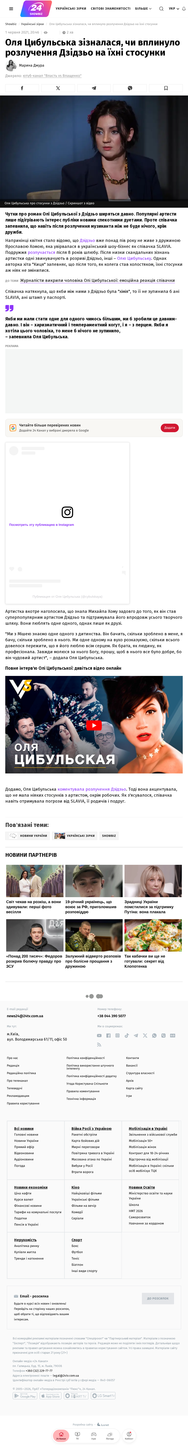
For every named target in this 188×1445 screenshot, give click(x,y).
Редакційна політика (21, 1073)
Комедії (77, 1212)
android (25, 1396)
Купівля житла (25, 1252)
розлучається (42, 252)
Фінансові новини (28, 1206)
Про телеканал (17, 1080)
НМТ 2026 (136, 1211)
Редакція (13, 1065)
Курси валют (23, 1199)
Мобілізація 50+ (140, 1141)
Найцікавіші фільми (87, 1193)
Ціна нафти (22, 1193)
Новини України (26, 1141)
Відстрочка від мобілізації (148, 1159)
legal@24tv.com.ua (66, 1375)
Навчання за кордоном (146, 1223)
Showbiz (11, 24)
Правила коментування (83, 1091)
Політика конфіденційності (85, 1058)
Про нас (12, 1058)
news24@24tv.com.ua (25, 1016)
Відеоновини (24, 1153)
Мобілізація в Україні (148, 1128)
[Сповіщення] (184, 9)
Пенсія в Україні (26, 1225)
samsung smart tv (103, 1396)
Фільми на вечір (84, 1206)
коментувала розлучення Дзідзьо (92, 789)
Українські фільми (85, 1199)
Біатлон (77, 1265)
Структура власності (140, 1073)
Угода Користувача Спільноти (87, 1083)
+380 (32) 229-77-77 (39, 1370)
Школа (134, 1205)
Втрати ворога (82, 1172)
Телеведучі (14, 1088)
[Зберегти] (165, 88)
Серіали (77, 1218)
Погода (19, 1166)
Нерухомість (25, 1240)
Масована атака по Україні (92, 1159)
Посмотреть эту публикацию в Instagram (41, 524)
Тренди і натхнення (29, 1258)
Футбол (77, 1252)
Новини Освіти (142, 1187)
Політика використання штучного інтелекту (90, 1067)
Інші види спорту (84, 1271)
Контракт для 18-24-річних (149, 1153)
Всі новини (23, 1128)
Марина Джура (31, 65)
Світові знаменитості (110, 9)
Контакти (132, 1058)
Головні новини (26, 1135)
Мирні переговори (86, 1147)
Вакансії (132, 1065)
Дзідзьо (88, 240)
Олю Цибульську (134, 258)
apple (50, 1396)
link (99, 1035)
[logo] (36, 9)
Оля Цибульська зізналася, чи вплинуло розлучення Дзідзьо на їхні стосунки (103, 24)
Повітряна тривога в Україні (93, 1153)
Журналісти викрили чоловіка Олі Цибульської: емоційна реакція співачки (97, 280)
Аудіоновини (23, 1159)
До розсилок (158, 1298)
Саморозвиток (140, 1217)
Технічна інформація (81, 1099)
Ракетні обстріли (84, 1135)
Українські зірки (71, 9)
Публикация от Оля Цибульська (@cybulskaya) (67, 596)
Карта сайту (134, 1088)
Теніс (75, 1258)
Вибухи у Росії (82, 1166)
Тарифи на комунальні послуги (37, 1212)
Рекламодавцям (18, 1096)
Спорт (77, 1240)
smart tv (76, 1396)
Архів (129, 1080)
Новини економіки (30, 1187)
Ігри (129, 1096)
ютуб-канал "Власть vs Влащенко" (52, 76)
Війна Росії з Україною (92, 1128)
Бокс (75, 1246)
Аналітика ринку (26, 1246)
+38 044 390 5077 (111, 1016)
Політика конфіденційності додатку (91, 1076)
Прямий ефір (24, 1147)
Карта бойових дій (86, 1141)
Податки (20, 1218)
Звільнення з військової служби (153, 1135)
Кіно (76, 1187)
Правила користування (23, 1103)
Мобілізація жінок (142, 1147)
